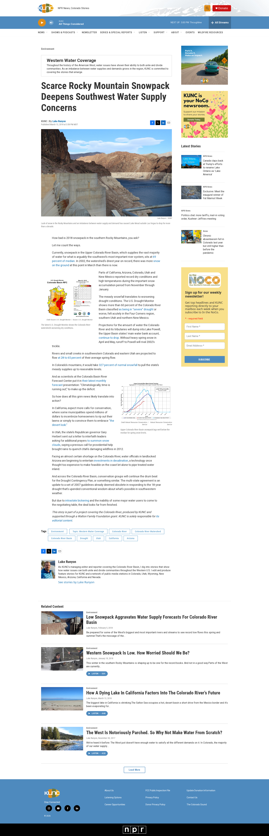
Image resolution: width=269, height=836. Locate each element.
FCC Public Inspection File (158, 790)
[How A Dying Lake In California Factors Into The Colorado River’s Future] (62, 698)
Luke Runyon (59, 121)
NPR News (207, 156)
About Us (109, 790)
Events (190, 32)
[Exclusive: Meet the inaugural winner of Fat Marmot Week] (191, 192)
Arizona (130, 538)
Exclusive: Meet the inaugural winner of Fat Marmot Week (213, 195)
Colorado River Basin (61, 538)
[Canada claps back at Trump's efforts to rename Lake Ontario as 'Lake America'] (191, 161)
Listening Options (113, 797)
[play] (41, 22)
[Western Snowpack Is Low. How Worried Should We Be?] (62, 659)
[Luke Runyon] (48, 569)
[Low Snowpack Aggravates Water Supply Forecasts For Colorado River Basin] (62, 623)
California (114, 538)
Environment (47, 48)
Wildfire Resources (210, 32)
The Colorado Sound (197, 804)
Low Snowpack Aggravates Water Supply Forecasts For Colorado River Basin (151, 619)
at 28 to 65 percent (69, 357)
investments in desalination (111, 460)
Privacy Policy (152, 797)
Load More (134, 769)
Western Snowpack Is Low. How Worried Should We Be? (137, 653)
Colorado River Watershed (148, 531)
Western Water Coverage (71, 60)
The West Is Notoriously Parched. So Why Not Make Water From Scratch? (154, 732)
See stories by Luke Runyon (76, 582)
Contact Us (192, 797)
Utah (98, 538)
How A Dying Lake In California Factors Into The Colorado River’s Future (153, 692)
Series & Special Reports (116, 32)
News (205, 231)
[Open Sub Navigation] (47, 32)
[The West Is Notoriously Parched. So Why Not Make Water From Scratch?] (62, 738)
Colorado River (119, 531)
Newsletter (89, 32)
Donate (223, 8)
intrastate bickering (77, 500)
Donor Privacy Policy (155, 804)
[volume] (51, 22)
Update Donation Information (201, 790)
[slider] (56, 22)
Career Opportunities (115, 804)
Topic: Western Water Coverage (88, 531)
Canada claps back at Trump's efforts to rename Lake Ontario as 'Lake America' (213, 167)
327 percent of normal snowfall (118, 365)
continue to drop (109, 337)
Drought (84, 538)
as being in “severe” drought (136, 309)
